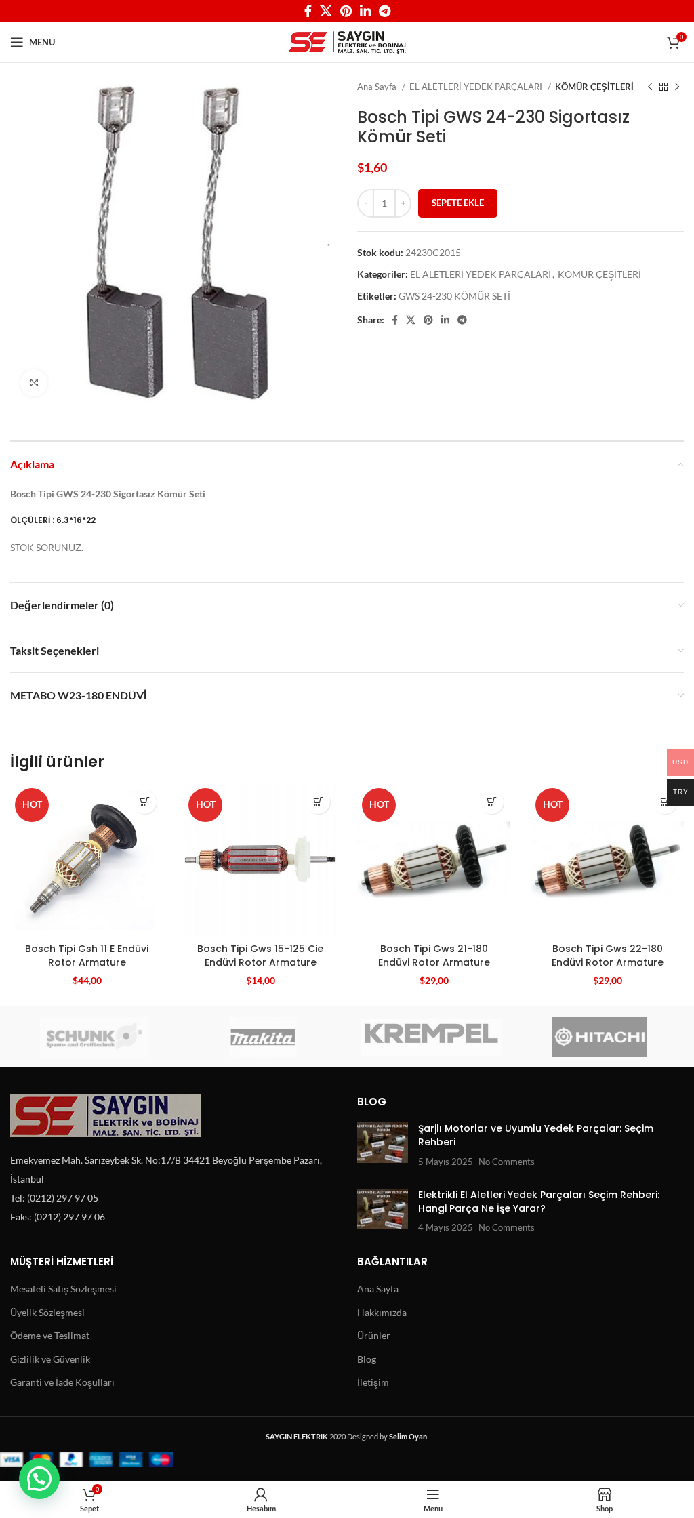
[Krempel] (431, 1037)
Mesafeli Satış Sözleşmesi (63, 1288)
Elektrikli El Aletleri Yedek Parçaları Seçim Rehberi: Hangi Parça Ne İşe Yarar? (538, 1201)
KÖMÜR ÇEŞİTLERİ (594, 86)
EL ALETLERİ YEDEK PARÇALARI (476, 86)
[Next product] (677, 87)
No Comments (506, 1162)
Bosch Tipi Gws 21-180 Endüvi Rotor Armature (434, 955)
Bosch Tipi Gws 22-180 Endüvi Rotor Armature (608, 955)
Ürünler (373, 1335)
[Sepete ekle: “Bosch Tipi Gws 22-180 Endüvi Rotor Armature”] (665, 802)
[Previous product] (650, 87)
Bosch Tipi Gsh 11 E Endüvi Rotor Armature (86, 955)
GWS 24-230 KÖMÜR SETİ (454, 296)
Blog (366, 1359)
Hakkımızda (382, 1312)
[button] (39, 1478)
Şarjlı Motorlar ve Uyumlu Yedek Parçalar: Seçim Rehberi (535, 1135)
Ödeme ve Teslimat (49, 1335)
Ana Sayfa (378, 86)
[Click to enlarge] (33, 382)
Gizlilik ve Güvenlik (50, 1359)
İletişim (373, 1382)
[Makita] (263, 1037)
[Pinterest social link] (346, 11)
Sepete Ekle (458, 202)
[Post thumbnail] (382, 1145)
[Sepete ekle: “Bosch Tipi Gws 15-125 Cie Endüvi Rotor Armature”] (318, 802)
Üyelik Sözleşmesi (47, 1312)
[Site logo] (347, 41)
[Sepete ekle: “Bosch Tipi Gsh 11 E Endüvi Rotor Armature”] (145, 802)
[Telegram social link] (384, 11)
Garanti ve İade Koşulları (62, 1382)
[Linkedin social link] (365, 11)
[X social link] (326, 11)
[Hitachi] (600, 1037)
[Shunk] (94, 1037)
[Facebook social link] (308, 11)
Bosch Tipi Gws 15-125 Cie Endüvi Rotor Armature (260, 955)
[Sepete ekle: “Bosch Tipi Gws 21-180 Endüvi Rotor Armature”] (492, 802)
